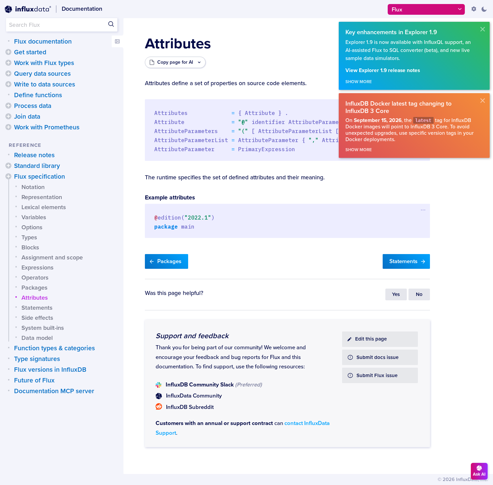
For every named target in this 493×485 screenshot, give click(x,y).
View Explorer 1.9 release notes (382, 70)
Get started (30, 52)
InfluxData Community (194, 395)
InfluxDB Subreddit (190, 407)
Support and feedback (192, 335)
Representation (41, 197)
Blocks (30, 247)
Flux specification (39, 177)
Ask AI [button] (479, 474)
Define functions (38, 95)
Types (29, 237)
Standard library (37, 166)
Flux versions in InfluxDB (50, 370)
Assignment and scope (52, 257)
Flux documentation (43, 42)
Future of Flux (34, 380)
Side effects (37, 317)
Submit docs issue (377, 357)
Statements (37, 307)
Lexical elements (43, 207)
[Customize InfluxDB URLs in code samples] (474, 9)
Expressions (37, 267)
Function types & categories (54, 348)
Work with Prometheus (46, 127)
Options (32, 227)
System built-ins (42, 327)
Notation (33, 187)
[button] (8, 52)
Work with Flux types (44, 63)
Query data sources (42, 74)
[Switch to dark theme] (484, 9)
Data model (37, 338)
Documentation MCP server (54, 391)
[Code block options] (423, 209)
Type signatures (37, 359)
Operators (35, 277)
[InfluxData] (28, 9)
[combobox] (61, 25)
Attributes (34, 297)
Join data (27, 117)
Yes (396, 294)
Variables (33, 217)
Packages (34, 287)
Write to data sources (44, 84)
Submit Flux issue (377, 375)
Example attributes (170, 197)
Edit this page (371, 339)
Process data (32, 106)
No (419, 294)
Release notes (34, 155)
